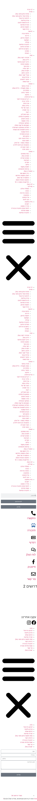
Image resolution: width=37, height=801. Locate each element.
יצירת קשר (25, 29)
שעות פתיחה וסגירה (26, 646)
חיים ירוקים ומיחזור (23, 62)
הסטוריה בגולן (28, 171)
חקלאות (26, 40)
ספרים (27, 162)
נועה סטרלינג (25, 114)
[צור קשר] (33, 574)
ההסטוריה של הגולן (23, 178)
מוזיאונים (26, 195)
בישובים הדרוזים (24, 49)
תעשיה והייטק (25, 38)
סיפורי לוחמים (24, 79)
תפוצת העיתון (25, 27)
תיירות (27, 36)
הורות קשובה (25, 132)
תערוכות (26, 160)
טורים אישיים (29, 97)
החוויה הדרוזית (24, 193)
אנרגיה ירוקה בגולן (23, 57)
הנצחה (27, 53)
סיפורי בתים (25, 92)
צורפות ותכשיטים (23, 169)
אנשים (31, 84)
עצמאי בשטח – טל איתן (21, 143)
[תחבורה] (33, 525)
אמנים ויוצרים (25, 158)
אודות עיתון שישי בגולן (22, 14)
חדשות (30, 31)
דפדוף (32, 542)
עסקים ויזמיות (25, 64)
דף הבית (30, 9)
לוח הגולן (30, 184)
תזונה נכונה (25, 140)
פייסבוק (32, 566)
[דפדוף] (33, 537)
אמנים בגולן (25, 156)
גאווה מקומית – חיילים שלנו (20, 88)
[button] (18, 250)
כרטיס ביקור (29, 641)
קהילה (27, 42)
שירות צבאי (25, 77)
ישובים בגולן (29, 650)
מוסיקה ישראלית (24, 123)
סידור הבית (25, 101)
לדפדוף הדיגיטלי (24, 18)
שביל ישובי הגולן (24, 75)
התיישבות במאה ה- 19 (22, 182)
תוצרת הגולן (25, 71)
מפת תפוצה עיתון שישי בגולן (24, 639)
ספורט (27, 51)
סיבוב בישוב (25, 73)
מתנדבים (26, 90)
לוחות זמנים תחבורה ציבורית (20, 208)
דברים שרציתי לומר (23, 99)
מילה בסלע (25, 105)
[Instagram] (29, 622)
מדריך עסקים (25, 206)
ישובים (27, 204)
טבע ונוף (26, 66)
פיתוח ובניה (25, 33)
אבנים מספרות (24, 134)
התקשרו (31, 518)
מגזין (31, 55)
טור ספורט (25, 110)
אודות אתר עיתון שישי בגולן (20, 16)
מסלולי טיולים (25, 189)
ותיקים (27, 95)
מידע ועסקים (29, 202)
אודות (31, 12)
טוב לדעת (26, 199)
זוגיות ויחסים (25, 119)
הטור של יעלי (25, 108)
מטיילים (30, 186)
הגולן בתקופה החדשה (22, 175)
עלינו (31, 628)
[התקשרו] (33, 513)
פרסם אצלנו (29, 635)
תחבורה (31, 530)
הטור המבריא (25, 147)
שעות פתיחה (25, 210)
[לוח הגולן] (33, 549)
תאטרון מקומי (25, 167)
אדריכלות (26, 103)
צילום (27, 164)
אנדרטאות (26, 81)
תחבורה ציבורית (28, 644)
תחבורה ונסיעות (24, 44)
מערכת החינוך (24, 47)
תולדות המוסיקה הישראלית (20, 127)
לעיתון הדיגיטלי (28, 630)
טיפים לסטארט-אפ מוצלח (21, 130)
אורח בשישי (25, 86)
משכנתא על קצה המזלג (22, 125)
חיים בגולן (26, 60)
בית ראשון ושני (24, 173)
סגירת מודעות (24, 25)
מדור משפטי (25, 121)
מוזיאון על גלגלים (24, 116)
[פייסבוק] (33, 562)
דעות (27, 112)
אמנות (31, 151)
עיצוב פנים (25, 149)
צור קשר (31, 579)
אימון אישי (26, 136)
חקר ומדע (26, 68)
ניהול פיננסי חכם (24, 138)
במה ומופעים (25, 154)
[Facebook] (34, 622)
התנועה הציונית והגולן (22, 180)
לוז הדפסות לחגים (23, 22)
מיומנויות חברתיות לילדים (21, 145)
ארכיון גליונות (25, 20)
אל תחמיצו (25, 197)
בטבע (27, 191)
